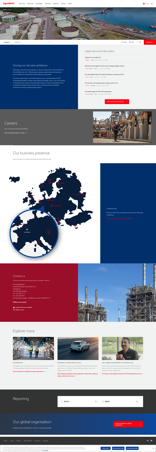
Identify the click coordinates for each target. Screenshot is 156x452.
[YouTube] (151, 441)
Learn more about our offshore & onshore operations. (28, 371)
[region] (78, 448)
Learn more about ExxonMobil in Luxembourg (119, 218)
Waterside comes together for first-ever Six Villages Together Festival (104, 66)
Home (4, 9)
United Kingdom (89, 68)
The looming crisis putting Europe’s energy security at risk (101, 83)
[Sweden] (50, 182)
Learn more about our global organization (123, 424)
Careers (70, 3)
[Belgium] (23, 224)
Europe (87, 77)
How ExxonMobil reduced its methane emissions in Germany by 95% (104, 74)
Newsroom (56, 3)
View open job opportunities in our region (14, 133)
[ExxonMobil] (9, 3)
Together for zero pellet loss (93, 57)
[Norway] (42, 185)
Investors (63, 3)
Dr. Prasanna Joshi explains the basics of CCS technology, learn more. (122, 373)
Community (48, 3)
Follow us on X (19, 310)
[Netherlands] (39, 200)
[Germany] (48, 200)
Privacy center (105, 448)
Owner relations (28, 440)
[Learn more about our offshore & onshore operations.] (33, 348)
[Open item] (96, 401)
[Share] (151, 317)
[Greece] (58, 221)
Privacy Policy (45, 450)
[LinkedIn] (148, 441)
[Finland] (58, 183)
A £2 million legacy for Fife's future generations (98, 91)
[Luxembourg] (27, 229)
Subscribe (149, 42)
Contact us (37, 440)
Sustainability (39, 3)
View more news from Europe (115, 101)
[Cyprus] (75, 227)
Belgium (87, 60)
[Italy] (38, 243)
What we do (30, 3)
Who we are (22, 3)
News (11, 440)
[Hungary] (48, 233)
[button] (145, 4)
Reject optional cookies (118, 448)
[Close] (153, 448)
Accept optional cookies (132, 448)
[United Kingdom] (31, 198)
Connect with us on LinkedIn (23, 307)
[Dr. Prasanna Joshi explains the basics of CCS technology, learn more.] (122, 348)
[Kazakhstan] (83, 194)
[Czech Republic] (51, 205)
